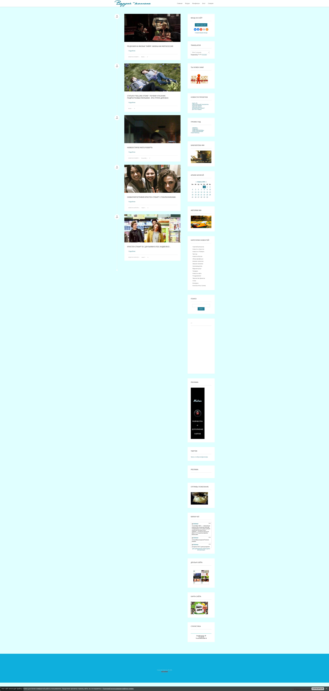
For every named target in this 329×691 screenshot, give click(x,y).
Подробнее (132, 51)
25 (192, 197)
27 (198, 197)
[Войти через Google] (204, 29)
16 (207, 192)
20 (198, 194)
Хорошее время (197, 105)
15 (204, 192)
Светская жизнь (197, 107)
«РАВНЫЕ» (195, 129)
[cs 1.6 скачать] (197, 578)
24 (210, 194)
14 (201, 192)
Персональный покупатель (200, 104)
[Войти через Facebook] (198, 29)
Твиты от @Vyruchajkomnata (199, 457)
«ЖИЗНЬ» (195, 128)
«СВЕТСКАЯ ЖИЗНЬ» (198, 130)
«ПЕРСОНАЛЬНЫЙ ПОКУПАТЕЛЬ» (197, 132)
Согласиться (317, 688)
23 (207, 194)
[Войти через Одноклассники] (207, 29)
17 (210, 192)
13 (198, 192)
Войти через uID (201, 25)
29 (204, 197)
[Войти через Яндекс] (201, 29)
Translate (204, 55)
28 (201, 197)
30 (207, 197)
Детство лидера (197, 109)
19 (195, 194)
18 (192, 194)
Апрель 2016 (201, 182)
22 (204, 194)
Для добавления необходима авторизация (201, 549)
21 (201, 194)
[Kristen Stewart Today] (197, 572)
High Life (194, 103)
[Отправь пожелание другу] (199, 504)
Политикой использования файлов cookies (118, 689)
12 (195, 192)
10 (210, 189)
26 (195, 197)
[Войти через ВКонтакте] (195, 29)
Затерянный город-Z (198, 108)
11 (192, 192)
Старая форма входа (201, 33)
